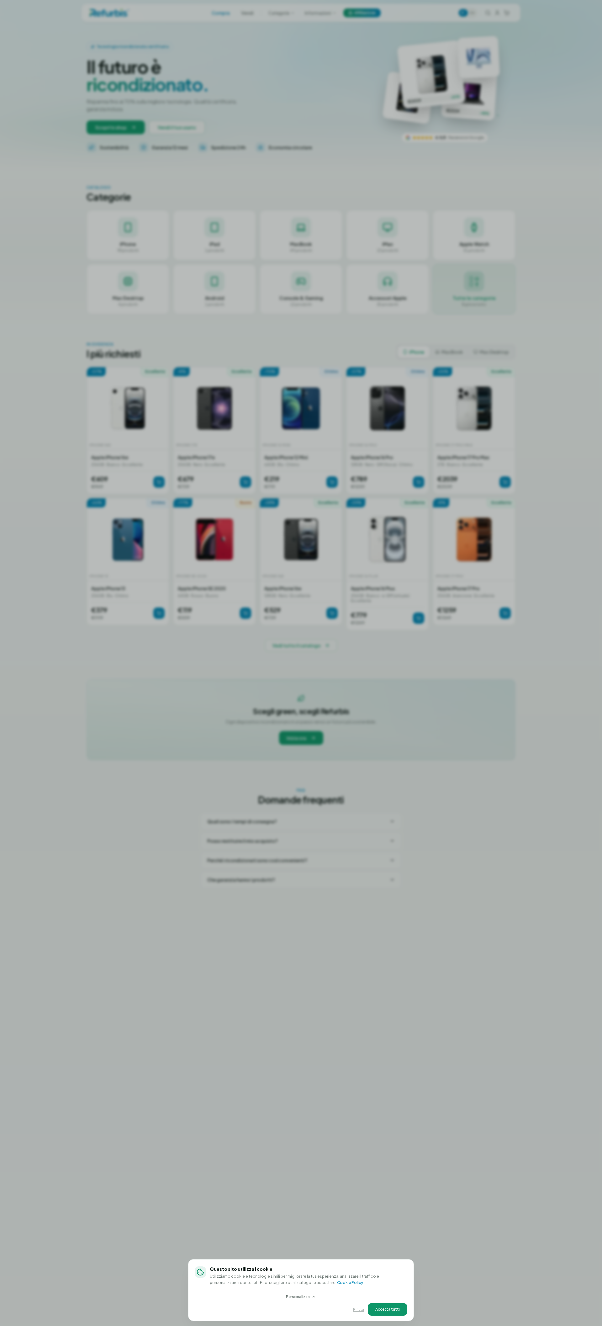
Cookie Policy (350, 1282)
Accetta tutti (387, 1309)
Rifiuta (358, 1309)
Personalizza (298, 1296)
